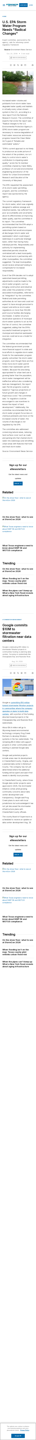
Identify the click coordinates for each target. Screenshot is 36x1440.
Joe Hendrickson (24, 680)
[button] (3, 5)
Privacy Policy (24, 1430)
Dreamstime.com (25, 682)
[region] (18, 1431)
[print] (33, 65)
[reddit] (22, 65)
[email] (25, 65)
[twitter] (18, 65)
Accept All (18, 1436)
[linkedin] (14, 65)
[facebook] (11, 65)
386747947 (14, 680)
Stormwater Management (12, 619)
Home (4, 16)
